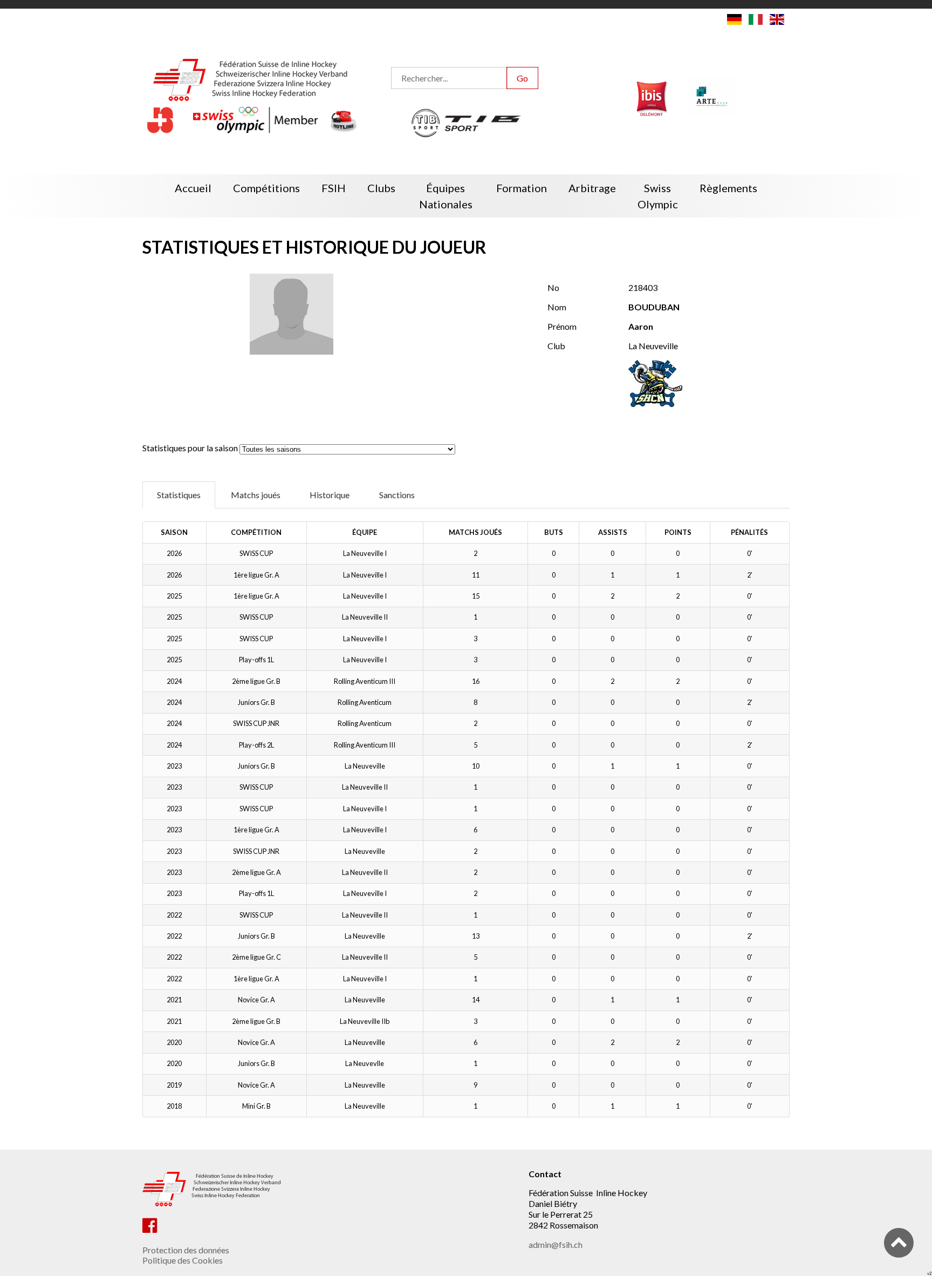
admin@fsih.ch (555, 1244)
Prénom (562, 326)
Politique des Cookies (182, 1260)
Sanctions (397, 495)
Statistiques (179, 495)
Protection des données (185, 1250)
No (553, 287)
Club (556, 346)
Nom (556, 307)
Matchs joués (255, 495)
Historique (330, 495)
